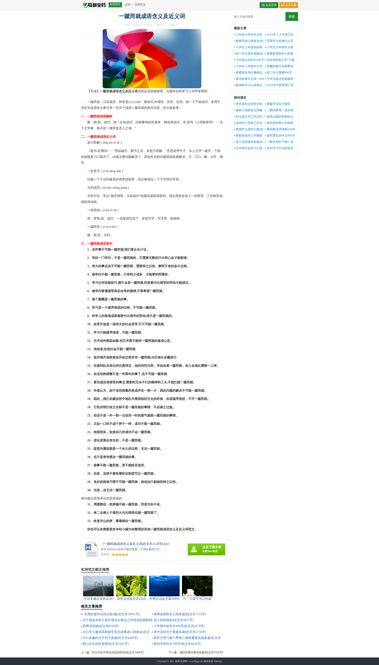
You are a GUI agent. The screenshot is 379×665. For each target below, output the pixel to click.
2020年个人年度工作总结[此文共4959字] (279, 35)
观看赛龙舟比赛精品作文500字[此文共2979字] (249, 72)
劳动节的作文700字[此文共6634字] (177, 643)
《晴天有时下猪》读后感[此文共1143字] (279, 142)
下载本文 (173, 24)
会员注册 (290, 5)
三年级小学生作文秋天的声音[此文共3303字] (248, 35)
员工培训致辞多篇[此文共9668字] (248, 142)
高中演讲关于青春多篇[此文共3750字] (180, 632)
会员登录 (271, 5)
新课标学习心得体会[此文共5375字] (248, 85)
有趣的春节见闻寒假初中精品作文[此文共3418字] (279, 66)
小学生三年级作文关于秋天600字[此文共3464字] (248, 66)
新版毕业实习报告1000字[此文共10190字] (280, 104)
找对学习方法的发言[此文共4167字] (279, 148)
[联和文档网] (93, 5)
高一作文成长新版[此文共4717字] (248, 54)
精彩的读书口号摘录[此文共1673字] (248, 136)
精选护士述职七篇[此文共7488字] (248, 129)
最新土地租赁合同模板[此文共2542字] (248, 110)
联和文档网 (181, 661)
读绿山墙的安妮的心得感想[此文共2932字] (279, 117)
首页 (127, 4)
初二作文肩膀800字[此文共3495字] (278, 72)
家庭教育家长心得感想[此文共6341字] (279, 54)
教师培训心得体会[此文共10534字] (248, 41)
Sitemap (217, 661)
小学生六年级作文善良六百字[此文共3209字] (279, 47)
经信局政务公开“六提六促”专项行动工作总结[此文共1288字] (280, 60)
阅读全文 (161, 24)
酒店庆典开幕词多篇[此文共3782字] (201, 652)
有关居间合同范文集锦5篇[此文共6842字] (248, 104)
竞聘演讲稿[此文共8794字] (101, 626)
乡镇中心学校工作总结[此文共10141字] (248, 123)
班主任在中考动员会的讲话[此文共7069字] (118, 652)
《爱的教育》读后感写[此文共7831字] (279, 110)
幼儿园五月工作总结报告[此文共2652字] (248, 117)
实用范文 (140, 4)
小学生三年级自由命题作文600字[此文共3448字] (248, 47)
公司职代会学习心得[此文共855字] (248, 148)
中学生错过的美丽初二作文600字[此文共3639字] (279, 79)
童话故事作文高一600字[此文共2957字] (249, 79)
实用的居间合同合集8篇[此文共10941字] (112, 614)
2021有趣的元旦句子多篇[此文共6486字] (110, 638)
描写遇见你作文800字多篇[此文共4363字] (280, 136)
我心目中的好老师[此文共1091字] (106, 643)
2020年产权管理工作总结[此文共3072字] (279, 85)
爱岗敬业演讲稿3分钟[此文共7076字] (280, 129)
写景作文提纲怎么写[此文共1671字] (279, 41)
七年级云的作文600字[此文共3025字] (249, 60)
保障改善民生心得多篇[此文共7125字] (180, 614)
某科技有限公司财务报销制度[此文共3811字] (279, 123)
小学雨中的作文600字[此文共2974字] (179, 626)
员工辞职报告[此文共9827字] (173, 620)
